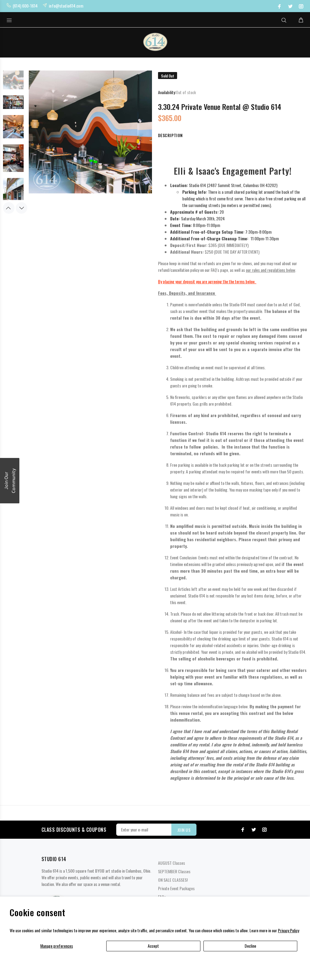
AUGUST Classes (171, 863)
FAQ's (215, 270)
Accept (153, 946)
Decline (250, 946)
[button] (9, 480)
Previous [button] (9, 208)
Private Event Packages (176, 888)
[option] (13, 82)
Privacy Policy (288, 930)
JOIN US (183, 830)
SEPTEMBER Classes (174, 871)
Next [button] (21, 208)
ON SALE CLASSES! (173, 880)
